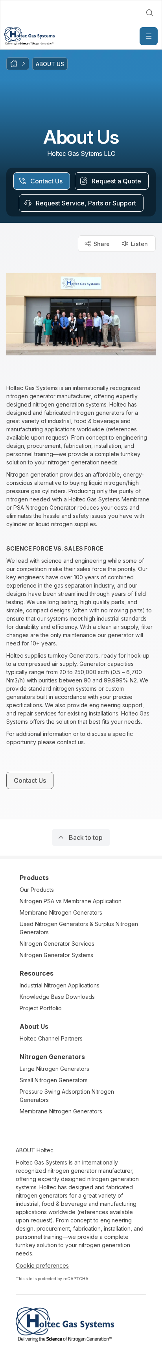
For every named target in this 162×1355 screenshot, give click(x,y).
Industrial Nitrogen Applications (59, 985)
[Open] (149, 36)
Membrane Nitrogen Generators (61, 912)
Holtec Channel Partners (51, 1038)
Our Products (37, 889)
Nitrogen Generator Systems (56, 955)
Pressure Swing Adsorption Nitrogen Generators (67, 1095)
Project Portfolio (41, 1008)
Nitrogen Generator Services (57, 943)
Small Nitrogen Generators (54, 1080)
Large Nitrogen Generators (54, 1068)
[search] (149, 13)
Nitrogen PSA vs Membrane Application (71, 901)
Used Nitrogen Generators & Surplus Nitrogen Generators (79, 928)
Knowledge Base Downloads (57, 996)
